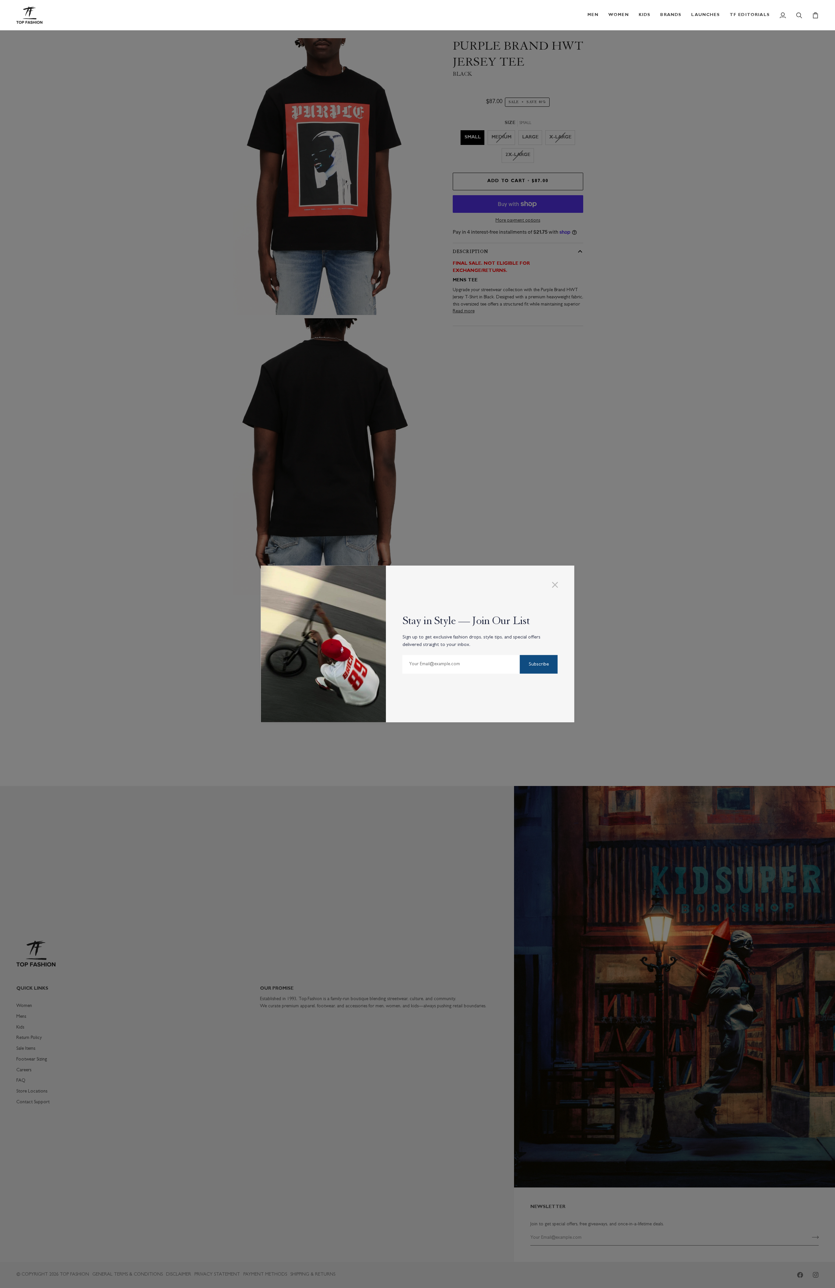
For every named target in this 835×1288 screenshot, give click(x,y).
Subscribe (539, 664)
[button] (593, 15)
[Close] (558, 585)
